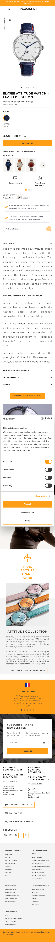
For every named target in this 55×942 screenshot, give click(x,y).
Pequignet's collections (13, 850)
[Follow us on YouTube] (21, 835)
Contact (6, 932)
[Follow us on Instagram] (10, 835)
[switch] (48, 470)
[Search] (9, 9)
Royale (7, 857)
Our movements (10, 886)
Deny (27, 521)
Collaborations (10, 924)
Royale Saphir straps (39, 876)
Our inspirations (37, 879)
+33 (32, 784)
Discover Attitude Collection (27, 670)
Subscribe (27, 751)
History (7, 915)
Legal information (18, 932)
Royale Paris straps (38, 873)
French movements (11, 889)
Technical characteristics (16, 370)
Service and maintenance (40, 886)
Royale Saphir (10, 863)
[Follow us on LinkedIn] (26, 835)
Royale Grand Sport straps (41, 866)
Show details (41, 496)
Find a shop (36, 902)
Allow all (27, 504)
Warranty (8, 384)
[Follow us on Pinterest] (16, 835)
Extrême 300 (9, 869)
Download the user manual (27, 396)
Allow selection (27, 512)
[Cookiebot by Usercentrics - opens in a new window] (41, 419)
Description (8, 243)
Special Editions (10, 921)
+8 (43, 165)
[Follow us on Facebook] (5, 835)
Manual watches (11, 898)
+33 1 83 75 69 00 (11, 781)
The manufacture (11, 911)
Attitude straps (37, 869)
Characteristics (11, 377)
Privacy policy (8, 934)
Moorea (8, 873)
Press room (35, 905)
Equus (7, 876)
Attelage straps (37, 857)
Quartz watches (10, 902)
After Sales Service (38, 889)
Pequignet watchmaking (13, 918)
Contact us (27, 143)
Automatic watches (12, 895)
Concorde (8, 854)
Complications (10, 892)
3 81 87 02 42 (37, 784)
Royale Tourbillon (11, 860)
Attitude (8, 866)
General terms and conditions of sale (39, 932)
